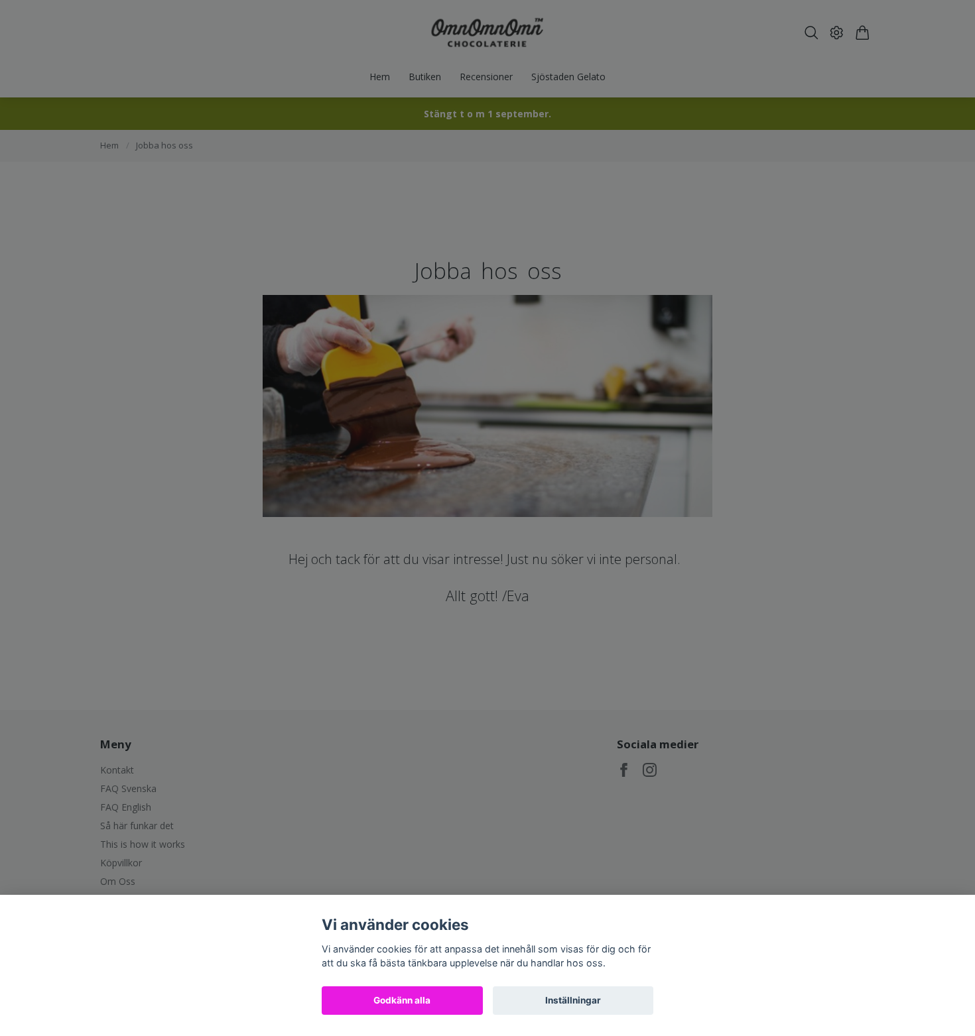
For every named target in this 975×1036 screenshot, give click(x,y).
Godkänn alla (401, 1000)
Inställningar (573, 1000)
